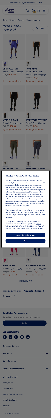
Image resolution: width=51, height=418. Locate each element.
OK (25, 241)
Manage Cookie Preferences (25, 235)
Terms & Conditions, (27, 226)
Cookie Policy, (15, 226)
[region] (25, 209)
